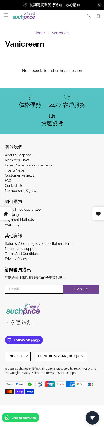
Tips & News (15, 170)
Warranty (12, 225)
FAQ (8, 180)
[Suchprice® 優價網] (47, 16)
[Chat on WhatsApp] (20, 418)
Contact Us (14, 186)
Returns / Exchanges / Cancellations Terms (39, 244)
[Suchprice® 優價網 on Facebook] (12, 323)
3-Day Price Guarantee (23, 209)
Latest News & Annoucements (28, 165)
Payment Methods (19, 220)
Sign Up (81, 289)
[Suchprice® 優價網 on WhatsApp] (29, 323)
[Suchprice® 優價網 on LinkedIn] (24, 323)
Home (39, 33)
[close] (99, 5)
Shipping (12, 215)
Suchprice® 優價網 (27, 368)
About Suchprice (18, 155)
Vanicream (61, 33)
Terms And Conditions (22, 254)
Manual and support (21, 249)
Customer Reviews (19, 175)
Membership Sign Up (21, 191)
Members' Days (17, 160)
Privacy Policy (16, 259)
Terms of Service (57, 373)
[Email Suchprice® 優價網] (7, 323)
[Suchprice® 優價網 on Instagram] (18, 323)
